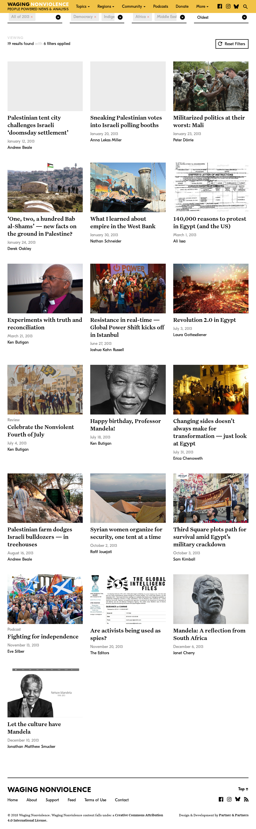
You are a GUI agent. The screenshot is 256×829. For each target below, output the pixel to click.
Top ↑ (243, 789)
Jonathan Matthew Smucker (31, 746)
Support (52, 800)
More (200, 6)
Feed (72, 800)
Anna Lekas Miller (106, 140)
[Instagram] (228, 6)
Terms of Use (95, 800)
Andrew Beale (20, 147)
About (31, 800)
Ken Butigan (18, 342)
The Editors (99, 653)
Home (13, 800)
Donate (182, 6)
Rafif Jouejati (101, 552)
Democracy (85, 16)
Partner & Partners (233, 815)
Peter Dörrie (183, 140)
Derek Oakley (19, 248)
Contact (122, 800)
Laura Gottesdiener (189, 335)
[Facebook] (220, 6)
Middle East (169, 16)
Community (132, 6)
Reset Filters (234, 44)
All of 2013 (22, 16)
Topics (81, 6)
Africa (143, 16)
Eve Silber (16, 651)
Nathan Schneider (105, 241)
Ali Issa (179, 241)
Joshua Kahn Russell (107, 350)
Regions (104, 6)
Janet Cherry (184, 653)
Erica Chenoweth (188, 458)
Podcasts (160, 6)
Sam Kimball (184, 559)
